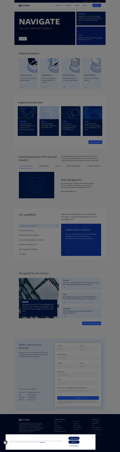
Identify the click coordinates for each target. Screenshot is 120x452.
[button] (5, 442)
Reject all (74, 442)
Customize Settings (73, 445)
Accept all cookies (74, 438)
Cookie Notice (42, 442)
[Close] (92, 437)
